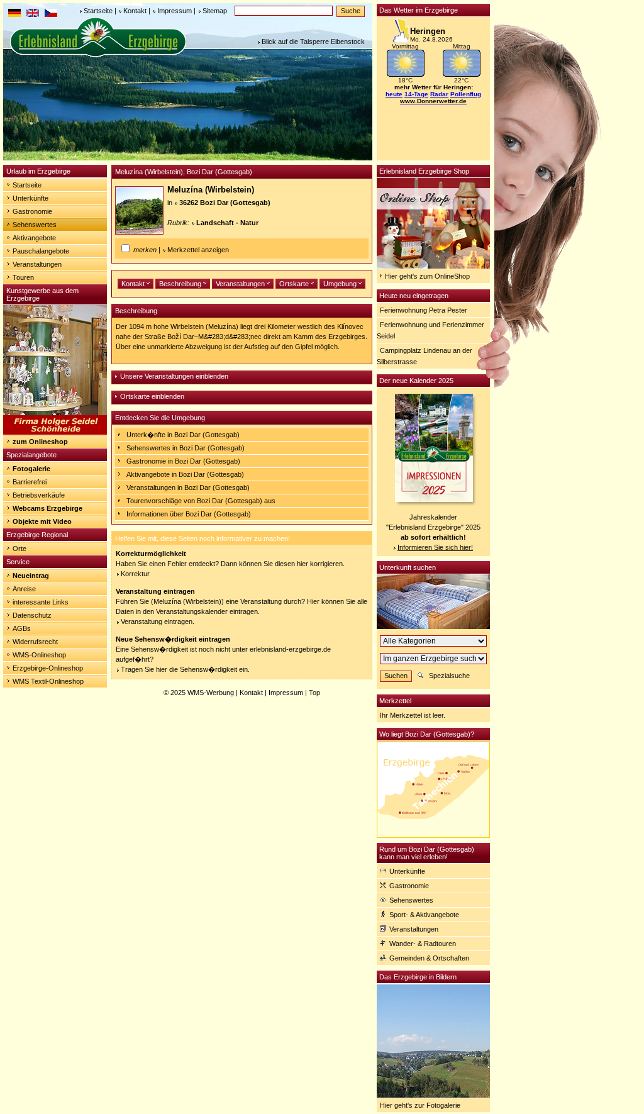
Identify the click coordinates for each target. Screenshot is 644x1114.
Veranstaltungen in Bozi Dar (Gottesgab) (188, 487)
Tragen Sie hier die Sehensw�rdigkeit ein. (185, 669)
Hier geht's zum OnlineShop (427, 276)
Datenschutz (32, 615)
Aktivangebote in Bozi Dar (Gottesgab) (185, 474)
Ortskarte (295, 283)
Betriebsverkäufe (39, 495)
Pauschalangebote (41, 251)
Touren (23, 277)
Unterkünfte (30, 198)
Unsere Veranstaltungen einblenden (174, 376)
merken (144, 249)
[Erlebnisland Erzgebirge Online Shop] (433, 266)
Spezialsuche (449, 675)
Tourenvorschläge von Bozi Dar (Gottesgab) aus (200, 500)
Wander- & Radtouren (422, 943)
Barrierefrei (30, 482)
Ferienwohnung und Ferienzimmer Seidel (430, 330)
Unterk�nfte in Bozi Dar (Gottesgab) (183, 434)
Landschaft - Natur (227, 222)
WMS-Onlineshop (39, 655)
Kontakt (135, 10)
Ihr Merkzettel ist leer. (412, 715)
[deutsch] (14, 14)
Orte (19, 548)
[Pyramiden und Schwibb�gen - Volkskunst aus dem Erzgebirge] (55, 432)
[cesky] (51, 14)
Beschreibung (181, 283)
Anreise (24, 589)
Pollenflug (465, 94)
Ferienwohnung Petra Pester (423, 310)
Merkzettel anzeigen (198, 249)
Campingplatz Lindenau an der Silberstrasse (424, 356)
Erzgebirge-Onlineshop (48, 668)
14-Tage (416, 94)
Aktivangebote (34, 238)
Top (314, 692)
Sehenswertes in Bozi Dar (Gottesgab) (185, 448)
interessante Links (41, 602)
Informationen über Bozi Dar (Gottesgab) (188, 514)
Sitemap (215, 10)
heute (394, 94)
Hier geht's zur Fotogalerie (420, 1105)
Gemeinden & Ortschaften (429, 958)
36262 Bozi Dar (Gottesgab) (224, 202)
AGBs (22, 628)
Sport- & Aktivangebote (424, 914)
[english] (32, 14)
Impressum (174, 10)
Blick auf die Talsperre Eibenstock (313, 41)
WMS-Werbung (210, 692)
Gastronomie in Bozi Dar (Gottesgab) (183, 461)
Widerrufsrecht (35, 641)
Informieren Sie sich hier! (435, 547)
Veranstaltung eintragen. (157, 621)
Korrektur (135, 573)
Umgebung (340, 283)
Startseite (98, 10)
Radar (439, 94)
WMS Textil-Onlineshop (48, 681)
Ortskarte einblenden (152, 396)
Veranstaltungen (37, 264)
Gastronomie (32, 211)
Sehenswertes (35, 224)
